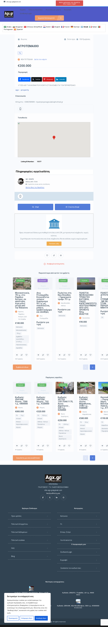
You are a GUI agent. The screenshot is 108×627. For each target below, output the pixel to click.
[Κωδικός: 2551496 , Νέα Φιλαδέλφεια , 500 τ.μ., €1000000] (78, 601)
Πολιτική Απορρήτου (19, 524)
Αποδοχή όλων (41, 618)
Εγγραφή (63, 560)
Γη (61, 524)
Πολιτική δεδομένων (19, 532)
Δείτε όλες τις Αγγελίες (35, 187)
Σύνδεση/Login (66, 552)
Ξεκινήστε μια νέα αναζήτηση (28, 458)
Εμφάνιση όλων (22, 367)
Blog (13, 556)
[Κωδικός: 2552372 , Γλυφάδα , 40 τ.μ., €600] (78, 588)
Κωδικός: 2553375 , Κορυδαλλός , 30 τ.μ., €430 (31, 592)
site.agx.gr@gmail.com (53, 490)
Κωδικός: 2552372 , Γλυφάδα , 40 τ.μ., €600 (78, 592)
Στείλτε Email (73, 207)
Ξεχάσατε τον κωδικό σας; (70, 568)
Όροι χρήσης (16, 516)
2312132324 (53, 484)
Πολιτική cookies (18, 540)
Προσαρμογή (13, 618)
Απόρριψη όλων (26, 618)
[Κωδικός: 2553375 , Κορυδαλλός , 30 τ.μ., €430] (31, 588)
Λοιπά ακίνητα (66, 540)
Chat (37, 207)
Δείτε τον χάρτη (40, 59)
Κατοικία (63, 516)
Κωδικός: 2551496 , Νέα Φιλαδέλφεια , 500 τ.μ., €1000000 (78, 605)
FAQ (12, 548)
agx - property (22, 90)
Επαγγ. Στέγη (65, 532)
